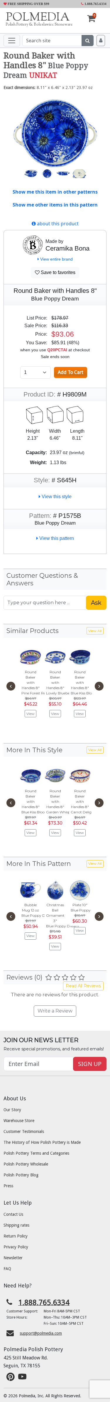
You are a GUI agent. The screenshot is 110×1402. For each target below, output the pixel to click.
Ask (96, 602)
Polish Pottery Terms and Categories (36, 1153)
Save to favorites (57, 272)
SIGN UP (89, 1064)
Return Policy (16, 1236)
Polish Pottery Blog (21, 1175)
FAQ (7, 1268)
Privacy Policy (16, 1247)
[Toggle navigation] (12, 40)
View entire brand (56, 259)
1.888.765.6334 (95, 4)
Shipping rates (16, 1225)
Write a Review (55, 1011)
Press (8, 1185)
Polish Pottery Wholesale (26, 1164)
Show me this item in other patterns (55, 192)
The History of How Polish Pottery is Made (42, 1142)
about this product (57, 223)
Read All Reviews (83, 985)
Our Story (12, 1109)
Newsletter (13, 1257)
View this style (56, 496)
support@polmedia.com (41, 1333)
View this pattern (56, 538)
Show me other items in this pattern (55, 205)
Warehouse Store (19, 1120)
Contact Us (13, 1214)
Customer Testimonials (24, 1131)
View (30, 713)
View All (95, 631)
